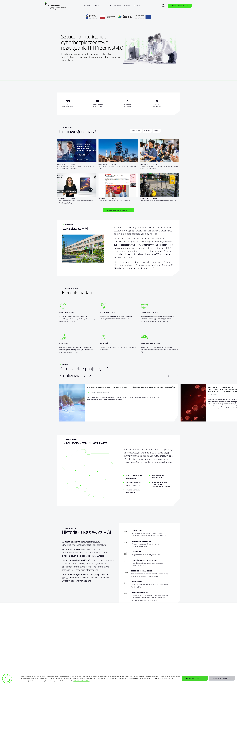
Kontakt (127, 5)
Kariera (96, 5)
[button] (163, 5)
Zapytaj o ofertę (178, 6)
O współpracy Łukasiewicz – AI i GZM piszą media (114, 201)
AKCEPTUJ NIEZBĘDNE (220, 678)
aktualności (66, 127)
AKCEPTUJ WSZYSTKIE (193, 678)
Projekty (117, 5)
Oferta (108, 5)
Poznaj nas (86, 5)
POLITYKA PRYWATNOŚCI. (82, 681)
